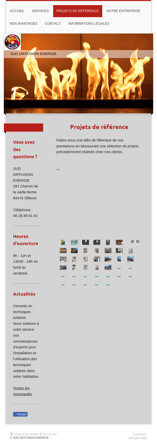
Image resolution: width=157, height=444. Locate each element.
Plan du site (49, 433)
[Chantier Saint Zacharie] (63, 242)
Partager (22, 414)
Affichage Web (137, 437)
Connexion (140, 433)
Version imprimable (27, 433)
